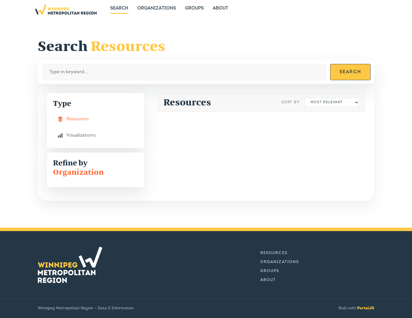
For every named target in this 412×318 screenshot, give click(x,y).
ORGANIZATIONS (156, 8)
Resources (274, 253)
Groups (269, 271)
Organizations (279, 262)
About (268, 280)
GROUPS (194, 8)
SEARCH (119, 8)
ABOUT (220, 8)
